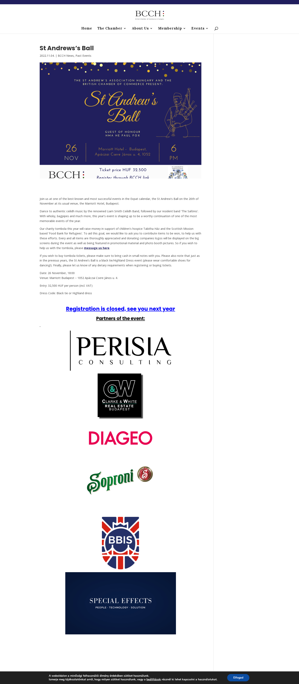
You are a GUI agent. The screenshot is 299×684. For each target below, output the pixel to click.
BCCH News (66, 56)
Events (198, 28)
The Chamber (109, 28)
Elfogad (238, 678)
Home (86, 28)
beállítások (153, 679)
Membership (170, 28)
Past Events (83, 56)
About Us (140, 28)
